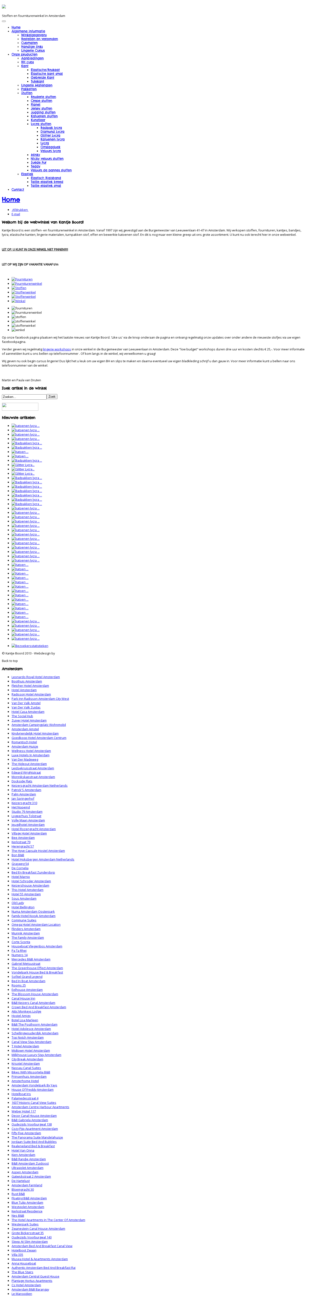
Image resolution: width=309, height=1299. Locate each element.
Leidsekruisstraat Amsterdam (33, 768)
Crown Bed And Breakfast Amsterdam (39, 1007)
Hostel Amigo (21, 1016)
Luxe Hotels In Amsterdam (30, 755)
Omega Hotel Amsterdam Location (36, 924)
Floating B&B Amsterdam (29, 1198)
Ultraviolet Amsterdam (27, 1168)
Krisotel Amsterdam (26, 1063)
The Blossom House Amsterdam (35, 994)
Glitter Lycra (50, 135)
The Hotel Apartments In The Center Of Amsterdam (48, 1220)
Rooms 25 (19, 985)
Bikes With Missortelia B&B (31, 1072)
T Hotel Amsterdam (25, 1046)
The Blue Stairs (22, 1272)
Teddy (35, 166)
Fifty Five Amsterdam (26, 1133)
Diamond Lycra (52, 131)
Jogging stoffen (43, 112)
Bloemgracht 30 (23, 1189)
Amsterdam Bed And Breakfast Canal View (42, 1246)
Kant (24, 66)
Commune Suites (24, 920)
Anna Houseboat (24, 1263)
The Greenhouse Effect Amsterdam (37, 968)
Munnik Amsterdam (26, 933)
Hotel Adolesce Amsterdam (31, 1029)
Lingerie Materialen (36, 85)
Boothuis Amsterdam (27, 681)
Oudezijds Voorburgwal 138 (32, 1124)
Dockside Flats (22, 781)
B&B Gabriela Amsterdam (30, 1120)
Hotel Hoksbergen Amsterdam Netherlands (43, 859)
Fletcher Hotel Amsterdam (30, 685)
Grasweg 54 (20, 863)
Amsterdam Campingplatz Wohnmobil (39, 724)
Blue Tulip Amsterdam (27, 1202)
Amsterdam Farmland (27, 1185)
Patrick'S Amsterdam (26, 790)
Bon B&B (18, 855)
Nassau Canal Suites (26, 1068)
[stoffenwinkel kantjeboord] (24, 296)
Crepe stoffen (41, 101)
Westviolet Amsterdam (28, 1207)
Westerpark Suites (25, 1224)
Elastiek (27, 174)
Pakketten (29, 89)
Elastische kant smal (47, 74)
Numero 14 (20, 955)
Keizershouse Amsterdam (30, 885)
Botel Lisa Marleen (25, 1020)
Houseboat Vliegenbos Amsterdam (37, 946)
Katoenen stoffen (44, 116)
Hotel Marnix (21, 877)
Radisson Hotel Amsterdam (31, 694)
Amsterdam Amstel (25, 729)
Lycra (45, 143)
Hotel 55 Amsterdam (26, 894)
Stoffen (26, 93)
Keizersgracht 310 (24, 803)
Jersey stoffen (41, 108)
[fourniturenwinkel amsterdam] (27, 283)
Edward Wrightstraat (26, 772)
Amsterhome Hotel (25, 1081)
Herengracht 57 (23, 846)
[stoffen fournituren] (19, 288)
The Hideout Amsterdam (29, 764)
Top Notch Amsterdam (28, 1037)
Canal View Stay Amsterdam (31, 1042)
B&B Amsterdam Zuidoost (30, 1163)
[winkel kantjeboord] (18, 301)
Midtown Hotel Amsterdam (31, 1050)
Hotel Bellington (23, 907)
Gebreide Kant (42, 77)
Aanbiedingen (32, 58)
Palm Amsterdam (24, 794)
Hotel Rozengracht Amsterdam (34, 829)
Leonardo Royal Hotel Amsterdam (36, 677)
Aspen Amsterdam (25, 1172)
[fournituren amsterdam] (22, 279)
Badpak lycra (51, 128)
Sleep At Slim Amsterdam (30, 1241)
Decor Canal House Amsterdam (34, 1115)
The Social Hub (22, 716)
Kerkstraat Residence (27, 1211)
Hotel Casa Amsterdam (28, 711)
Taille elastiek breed (47, 182)
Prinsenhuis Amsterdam (29, 1076)
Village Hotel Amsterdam (29, 833)
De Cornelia (20, 868)
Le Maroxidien (22, 1294)
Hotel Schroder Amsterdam (31, 881)
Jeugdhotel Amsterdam (28, 824)
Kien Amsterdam (23, 1155)
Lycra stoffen (41, 124)
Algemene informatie (28, 31)
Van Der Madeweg (25, 759)
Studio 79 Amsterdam (27, 811)
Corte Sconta (21, 942)
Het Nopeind (21, 807)
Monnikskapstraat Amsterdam (33, 777)
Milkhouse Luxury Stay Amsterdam (36, 1055)
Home (16, 27)
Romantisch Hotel (24, 742)
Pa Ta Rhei (19, 950)
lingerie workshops (57, 349)
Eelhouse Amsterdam (27, 989)
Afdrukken (20, 210)
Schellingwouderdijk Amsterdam (35, 1033)
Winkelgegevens (34, 35)
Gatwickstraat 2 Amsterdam (31, 1176)
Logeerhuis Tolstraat (26, 816)
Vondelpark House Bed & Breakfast (37, 972)
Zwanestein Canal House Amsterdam (38, 1228)
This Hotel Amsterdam (27, 890)
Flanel (35, 104)
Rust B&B (18, 1194)
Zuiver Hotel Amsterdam (29, 720)
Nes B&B (18, 1215)
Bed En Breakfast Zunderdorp (33, 872)
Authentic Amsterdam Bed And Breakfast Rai (44, 1267)
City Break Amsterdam (27, 1059)
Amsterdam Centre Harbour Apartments (40, 1107)
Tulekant (37, 81)
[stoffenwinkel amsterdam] (24, 292)
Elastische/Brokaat (45, 70)
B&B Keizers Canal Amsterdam (33, 1002)
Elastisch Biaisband (46, 178)
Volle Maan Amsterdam (28, 820)
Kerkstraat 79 (21, 842)
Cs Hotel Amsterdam (26, 1285)
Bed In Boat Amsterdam (28, 981)
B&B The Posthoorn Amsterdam (34, 1024)
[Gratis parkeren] (20, 409)
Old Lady (18, 903)
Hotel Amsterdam (24, 690)
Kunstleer (38, 120)
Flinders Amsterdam (26, 929)
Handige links (32, 47)
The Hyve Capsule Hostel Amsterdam (38, 850)
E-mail (16, 214)
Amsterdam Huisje (25, 746)
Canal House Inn (23, 998)
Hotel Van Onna (23, 1150)
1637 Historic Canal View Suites (34, 1102)
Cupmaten (29, 43)
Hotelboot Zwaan (24, 1250)
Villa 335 (17, 1254)
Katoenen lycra (53, 139)
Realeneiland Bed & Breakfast (33, 1146)
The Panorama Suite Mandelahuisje (37, 1137)
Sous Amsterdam (24, 898)
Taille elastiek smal (46, 186)
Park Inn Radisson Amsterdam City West (40, 698)
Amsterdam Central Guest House (35, 1276)
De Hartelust (21, 1181)
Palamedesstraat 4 (25, 1098)
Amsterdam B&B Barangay (30, 1289)
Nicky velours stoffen (47, 158)
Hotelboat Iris (21, 1094)
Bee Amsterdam (23, 837)
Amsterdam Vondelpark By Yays (34, 1085)
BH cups (27, 62)
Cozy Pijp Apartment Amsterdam (35, 1128)
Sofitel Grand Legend (27, 976)
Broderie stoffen (43, 97)
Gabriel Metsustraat (26, 963)
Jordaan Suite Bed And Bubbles (34, 1141)
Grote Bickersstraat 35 (28, 1233)
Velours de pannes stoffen (51, 170)
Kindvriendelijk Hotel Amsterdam (35, 733)
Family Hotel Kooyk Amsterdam (34, 916)
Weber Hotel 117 (24, 1111)
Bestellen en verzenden (39, 39)
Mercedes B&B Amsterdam (31, 959)
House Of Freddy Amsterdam (33, 1089)
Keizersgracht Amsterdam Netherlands (40, 785)
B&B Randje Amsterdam (29, 1159)
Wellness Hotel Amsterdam (31, 751)
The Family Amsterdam (28, 937)
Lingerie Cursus (33, 50)
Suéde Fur (38, 162)
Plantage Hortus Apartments (32, 1280)
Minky (35, 155)
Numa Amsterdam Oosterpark (33, 911)
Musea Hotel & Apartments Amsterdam (40, 1259)
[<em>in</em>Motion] (4, 7)
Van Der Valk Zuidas (26, 707)
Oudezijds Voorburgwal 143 (32, 1237)
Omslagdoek (50, 147)
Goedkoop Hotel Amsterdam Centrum (39, 738)
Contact (18, 189)
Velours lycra (51, 151)
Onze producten (24, 54)
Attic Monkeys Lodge (26, 1011)
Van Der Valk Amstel (26, 703)
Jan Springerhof (23, 798)
